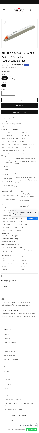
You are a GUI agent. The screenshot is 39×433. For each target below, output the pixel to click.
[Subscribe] (29, 421)
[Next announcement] (35, 2)
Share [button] (5, 286)
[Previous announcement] (3, 2)
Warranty (6, 371)
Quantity (3, 89)
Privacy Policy (8, 347)
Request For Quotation (11, 359)
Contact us (7, 338)
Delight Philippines (9, 355)
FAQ (5, 375)
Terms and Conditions (10, 342)
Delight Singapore (9, 351)
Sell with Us (7, 384)
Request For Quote (19, 112)
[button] (4, 10)
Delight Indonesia (16, 429)
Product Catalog (9, 380)
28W (12, 78)
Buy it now (19, 105)
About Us (6, 334)
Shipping (3, 67)
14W (4, 78)
